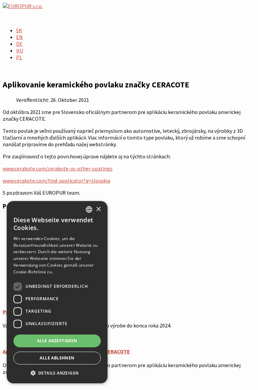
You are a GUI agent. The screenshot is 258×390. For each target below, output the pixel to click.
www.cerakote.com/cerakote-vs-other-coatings (58, 168)
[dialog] (57, 292)
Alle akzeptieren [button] (57, 341)
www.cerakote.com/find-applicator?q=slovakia (56, 180)
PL (19, 57)
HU (19, 50)
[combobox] (89, 209)
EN (19, 37)
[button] (57, 373)
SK (19, 30)
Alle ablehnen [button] (57, 358)
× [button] (98, 209)
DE (19, 43)
